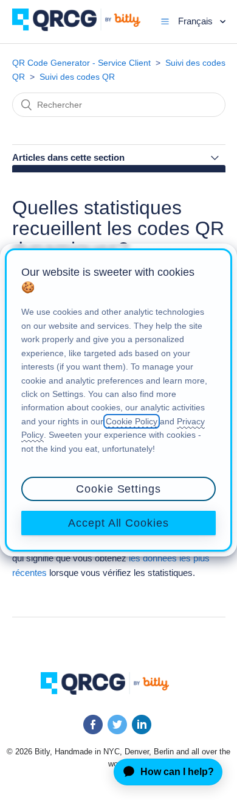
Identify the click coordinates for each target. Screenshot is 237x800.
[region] (118, 400)
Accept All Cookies (118, 523)
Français (196, 21)
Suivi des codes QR (77, 77)
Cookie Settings (118, 489)
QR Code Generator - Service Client (81, 63)
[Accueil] (85, 28)
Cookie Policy (131, 421)
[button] (165, 21)
